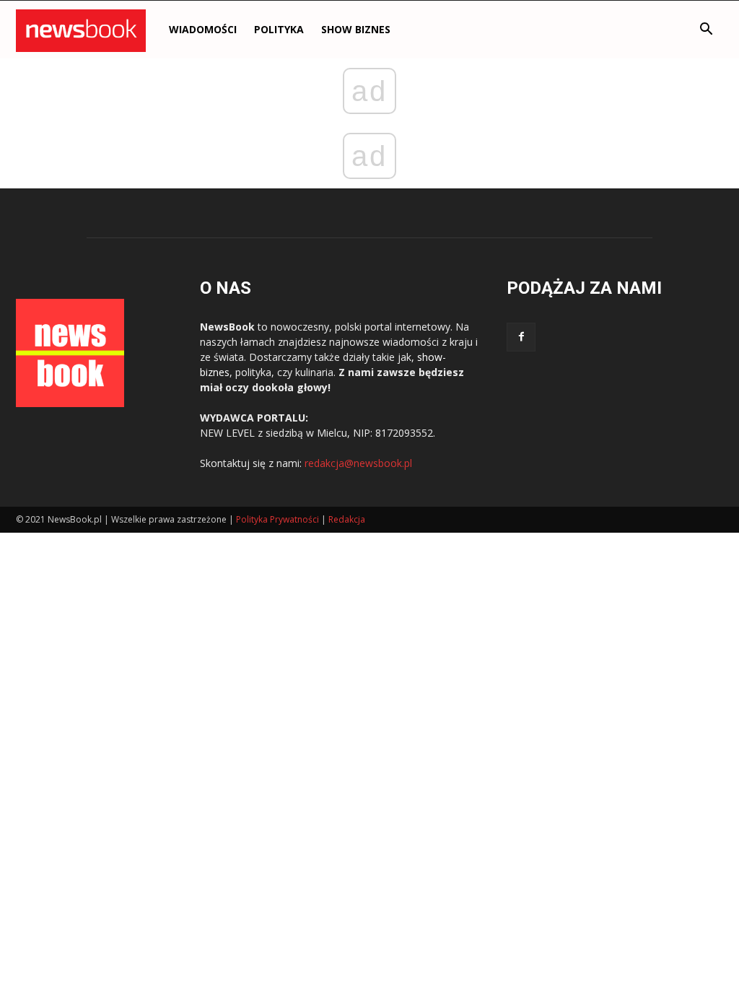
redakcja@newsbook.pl (358, 463)
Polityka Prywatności (277, 519)
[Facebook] (521, 337)
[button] (705, 31)
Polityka (279, 29)
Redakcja (346, 519)
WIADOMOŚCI (203, 29)
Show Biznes (355, 29)
